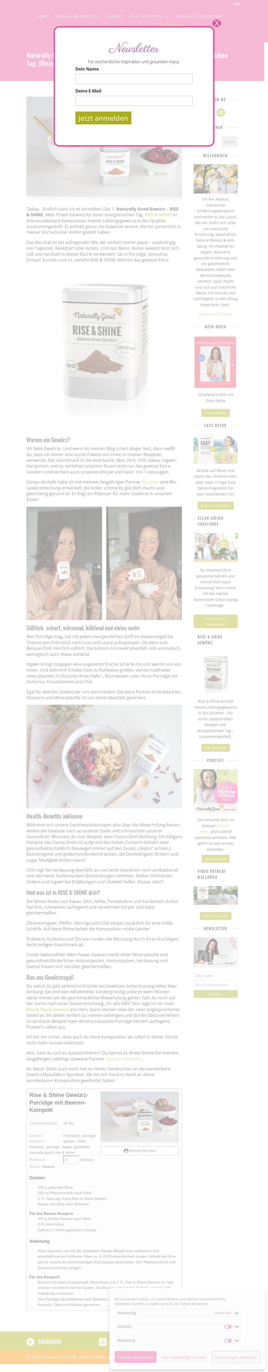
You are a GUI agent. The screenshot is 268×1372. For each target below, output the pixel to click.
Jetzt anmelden (103, 118)
